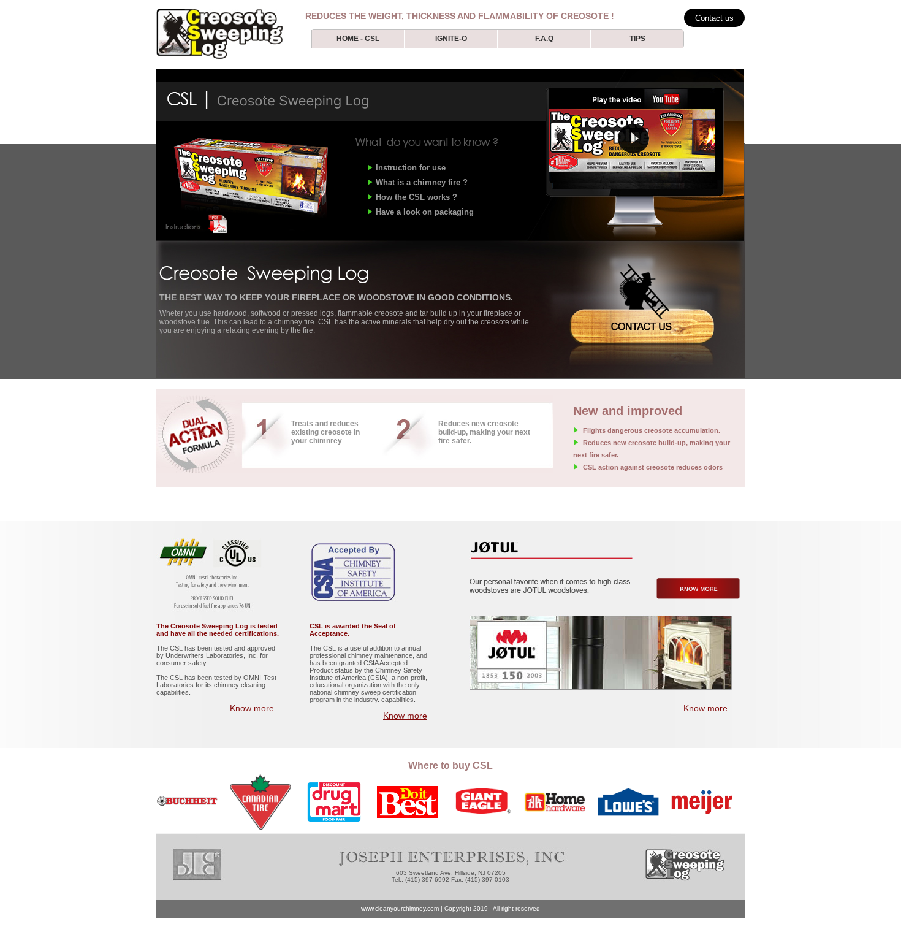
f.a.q (544, 38)
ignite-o (451, 38)
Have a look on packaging (425, 211)
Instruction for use (411, 167)
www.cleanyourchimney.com (400, 908)
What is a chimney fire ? (422, 182)
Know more (252, 708)
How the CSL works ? (416, 197)
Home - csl (357, 38)
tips (637, 38)
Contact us (714, 18)
